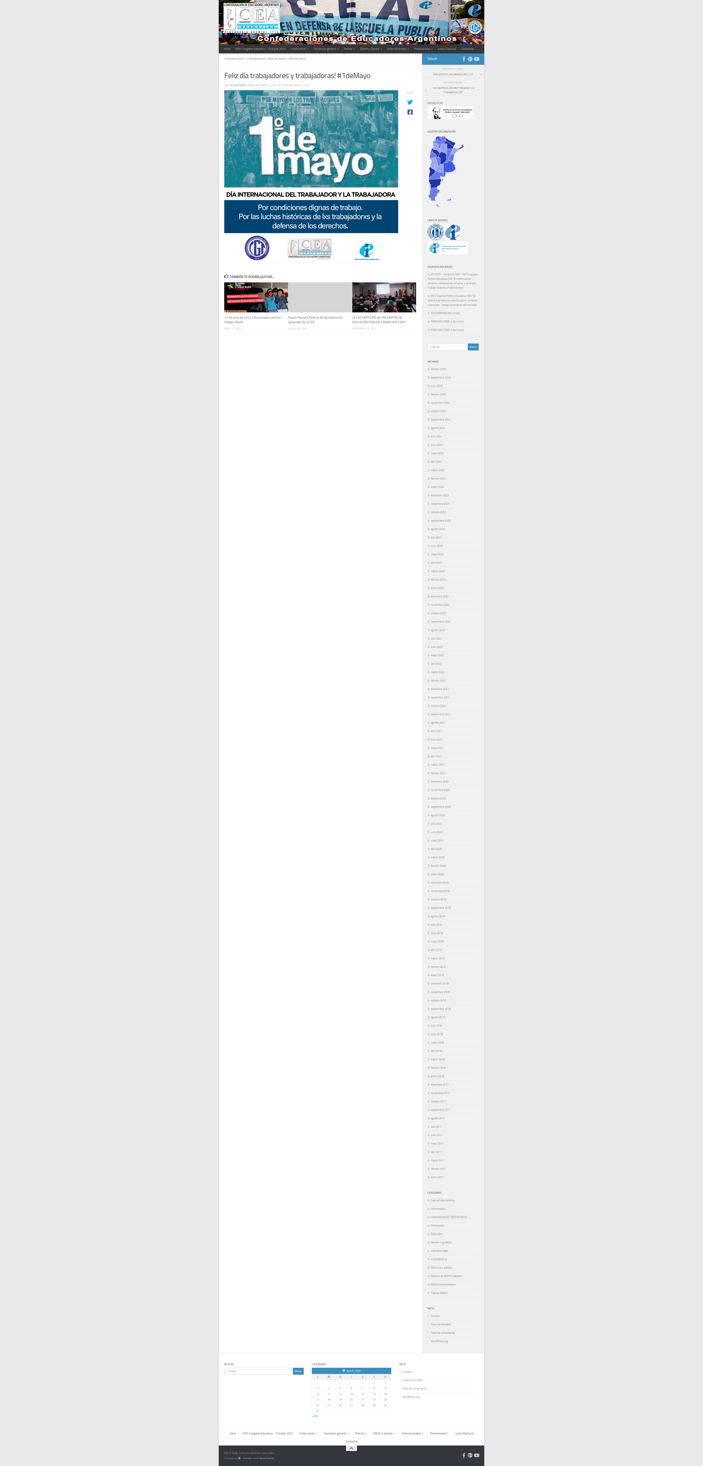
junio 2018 (437, 1034)
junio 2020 (437, 832)
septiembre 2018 (441, 1009)
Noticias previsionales (443, 1284)
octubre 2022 (438, 613)
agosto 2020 (438, 815)
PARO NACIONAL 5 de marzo (447, 321)
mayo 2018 (437, 1042)
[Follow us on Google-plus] (470, 59)
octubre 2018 (438, 1000)
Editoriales (437, 1234)
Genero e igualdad (441, 1242)
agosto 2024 (438, 428)
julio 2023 (436, 537)
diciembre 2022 (440, 596)
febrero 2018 (438, 1067)
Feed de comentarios (443, 1332)
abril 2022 (436, 663)
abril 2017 (436, 1152)
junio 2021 (437, 739)
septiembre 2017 (441, 1110)
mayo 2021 (437, 748)
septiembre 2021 (441, 714)
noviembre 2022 (440, 604)
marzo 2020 (438, 857)
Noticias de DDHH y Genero (446, 1276)
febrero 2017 (438, 1168)
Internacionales (396, 49)
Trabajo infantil (439, 1293)
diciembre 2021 (440, 689)
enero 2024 (437, 487)
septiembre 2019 (441, 908)
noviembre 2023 (440, 503)
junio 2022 (437, 647)
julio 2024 (436, 436)
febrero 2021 (438, 773)
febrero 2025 (438, 394)
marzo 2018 (438, 1059)
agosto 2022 (438, 630)
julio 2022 (436, 638)
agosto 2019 (438, 916)
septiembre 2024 (441, 419)
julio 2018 (436, 1025)
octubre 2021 (438, 705)
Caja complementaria (443, 1200)
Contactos (467, 49)
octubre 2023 (438, 512)
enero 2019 (437, 975)
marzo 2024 (438, 470)
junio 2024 (437, 445)
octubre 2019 (438, 899)
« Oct (315, 1416)
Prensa (348, 49)
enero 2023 (437, 588)
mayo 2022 (437, 655)
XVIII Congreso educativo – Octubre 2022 (260, 49)
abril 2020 (436, 849)
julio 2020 (436, 823)
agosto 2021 (438, 722)
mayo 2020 (437, 840)
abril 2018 (436, 1051)
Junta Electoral (447, 49)
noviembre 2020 (440, 790)
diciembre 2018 (440, 983)
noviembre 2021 (440, 697)
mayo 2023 (437, 554)
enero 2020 (437, 874)
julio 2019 (436, 924)
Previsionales (422, 49)
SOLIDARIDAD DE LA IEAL (445, 313)
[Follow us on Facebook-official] (464, 59)
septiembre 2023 (441, 520)
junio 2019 (437, 933)
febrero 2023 (438, 579)
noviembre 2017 (440, 1093)
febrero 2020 (438, 865)
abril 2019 (436, 950)
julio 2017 (436, 1126)
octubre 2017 (438, 1101)
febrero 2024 (438, 478)
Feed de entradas (441, 1324)
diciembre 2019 (440, 882)
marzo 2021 (438, 764)
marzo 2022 (438, 672)
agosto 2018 (438, 1017)
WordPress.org (439, 1341)
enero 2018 (437, 1076)
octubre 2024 (438, 411)
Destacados (297, 59)
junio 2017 (437, 1135)
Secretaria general (325, 49)
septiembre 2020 (441, 806)
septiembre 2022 (441, 621)
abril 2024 (436, 461)
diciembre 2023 (440, 495)
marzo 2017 (438, 1160)
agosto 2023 (438, 529)
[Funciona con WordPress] (239, 1458)
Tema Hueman (266, 1458)
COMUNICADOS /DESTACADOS (266, 59)
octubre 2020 (438, 798)
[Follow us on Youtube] (476, 59)
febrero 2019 (438, 966)
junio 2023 (437, 546)
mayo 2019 (437, 941)
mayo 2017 (437, 1143)
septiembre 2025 (441, 377)
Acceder (435, 1316)
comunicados (234, 59)
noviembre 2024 (440, 402)
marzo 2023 (438, 571)
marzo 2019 (438, 958)
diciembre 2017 (440, 1084)
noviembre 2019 (440, 891)
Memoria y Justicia (441, 1267)
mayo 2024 (437, 453)
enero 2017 (437, 1177)
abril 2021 (436, 756)
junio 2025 (437, 386)
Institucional (298, 49)
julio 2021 (436, 731)
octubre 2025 (438, 369)
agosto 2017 (438, 1118)
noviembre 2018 (440, 992)
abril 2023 (436, 562)
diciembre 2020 (440, 781)
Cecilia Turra (238, 85)
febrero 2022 (438, 680)
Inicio (227, 49)
